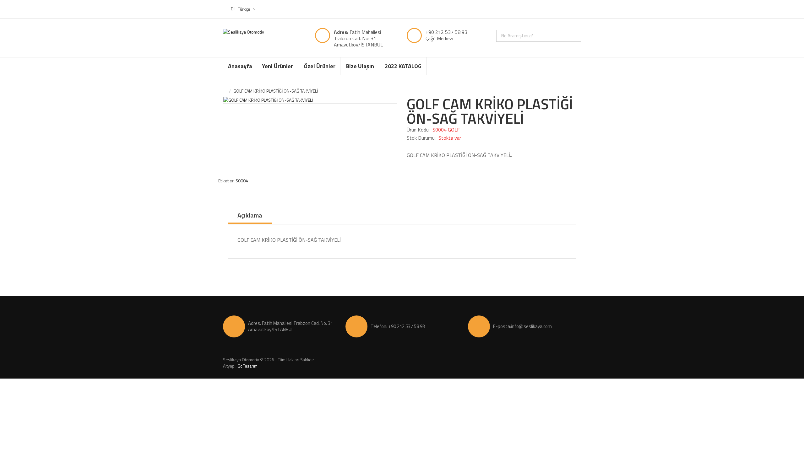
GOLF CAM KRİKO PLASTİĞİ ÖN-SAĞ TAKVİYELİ (275, 91)
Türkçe (244, 9)
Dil (233, 8)
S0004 (242, 180)
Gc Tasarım (247, 366)
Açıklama (249, 215)
